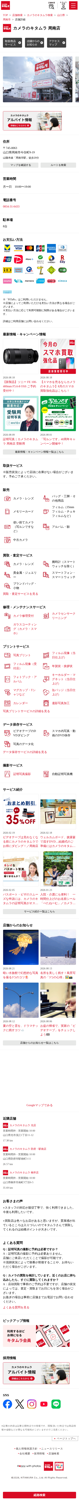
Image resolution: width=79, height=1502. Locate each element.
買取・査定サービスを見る (20, 593)
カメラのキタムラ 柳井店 (24, 1172)
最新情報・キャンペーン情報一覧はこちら (39, 452)
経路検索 (39, 1495)
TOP (5, 15)
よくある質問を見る (16, 1307)
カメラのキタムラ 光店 (23, 1125)
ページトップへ (66, 1438)
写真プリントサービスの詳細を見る (26, 711)
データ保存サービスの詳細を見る (25, 752)
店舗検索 (51, 3)
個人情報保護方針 (26, 1448)
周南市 (7, 19)
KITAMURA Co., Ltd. (32, 1477)
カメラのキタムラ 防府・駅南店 (28, 1149)
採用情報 (39, 1453)
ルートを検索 (58, 165)
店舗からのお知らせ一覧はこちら (39, 1042)
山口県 (61, 15)
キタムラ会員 (63, 3)
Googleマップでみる (39, 1105)
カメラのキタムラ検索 (40, 15)
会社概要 (24, 1453)
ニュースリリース (52, 1448)
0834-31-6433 (11, 206)
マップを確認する (20, 165)
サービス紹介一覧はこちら (39, 911)
